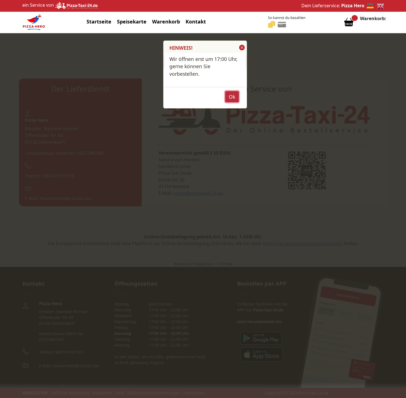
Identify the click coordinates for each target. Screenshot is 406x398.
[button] (241, 47)
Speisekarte (131, 21)
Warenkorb (166, 21)
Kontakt (196, 21)
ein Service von (38, 5)
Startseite (99, 21)
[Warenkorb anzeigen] (348, 23)
